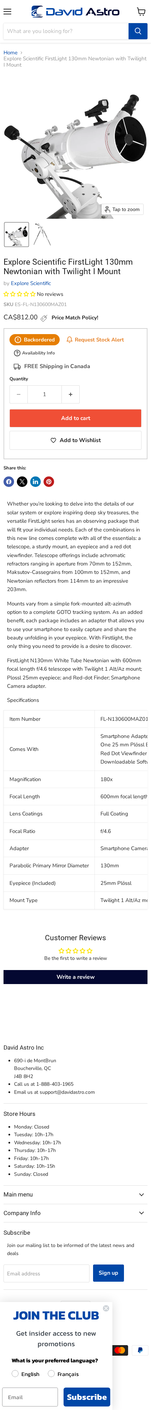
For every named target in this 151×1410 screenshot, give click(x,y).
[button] (16, 234)
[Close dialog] (106, 1308)
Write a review (76, 977)
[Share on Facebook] (9, 481)
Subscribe (87, 1397)
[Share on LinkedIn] (35, 481)
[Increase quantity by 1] (71, 394)
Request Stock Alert (99, 339)
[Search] (138, 31)
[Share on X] (22, 481)
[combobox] (66, 31)
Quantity (18, 379)
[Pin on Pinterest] (49, 481)
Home (11, 53)
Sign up (108, 1273)
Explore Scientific (31, 283)
